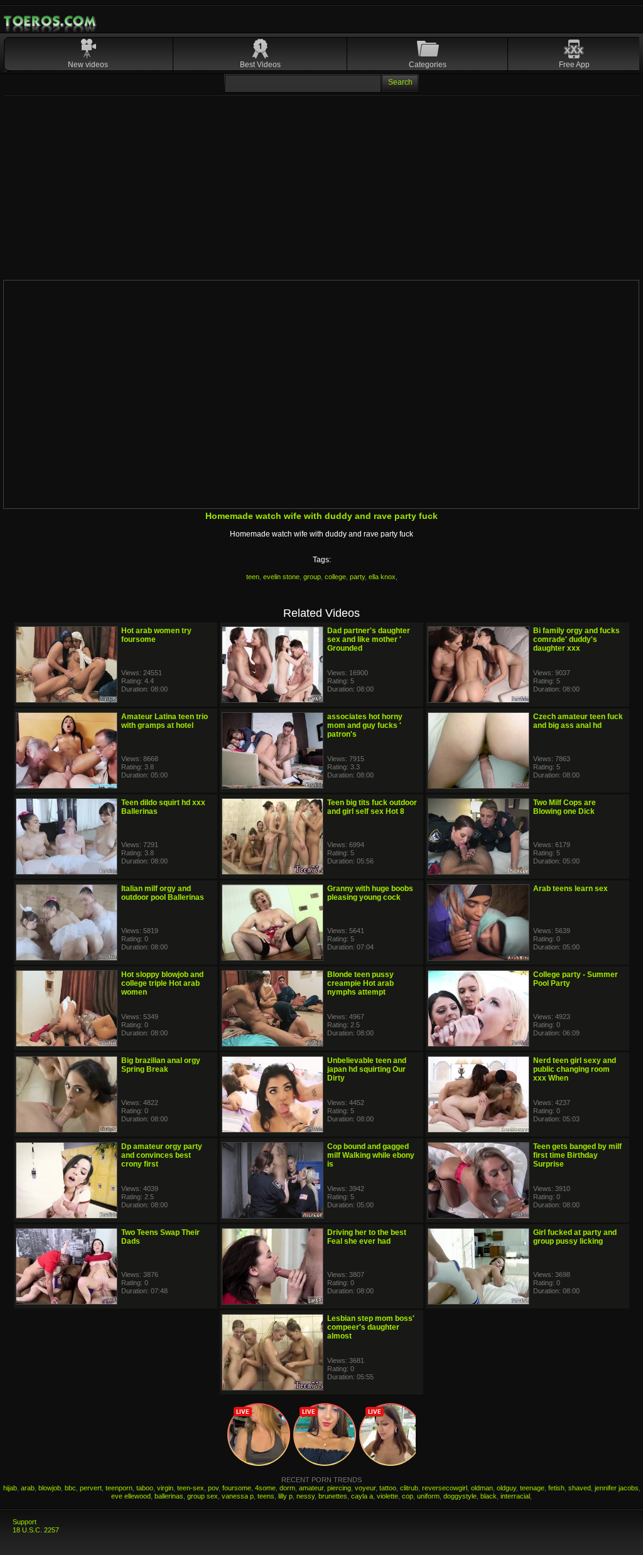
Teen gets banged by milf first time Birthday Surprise (577, 1155)
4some (265, 1488)
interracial (515, 1496)
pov (213, 1488)
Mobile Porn (51, 21)
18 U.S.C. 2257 (36, 1530)
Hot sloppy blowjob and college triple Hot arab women (162, 983)
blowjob (49, 1488)
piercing (339, 1488)
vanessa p (238, 1496)
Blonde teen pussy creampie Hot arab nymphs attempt (360, 983)
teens (265, 1496)
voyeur (365, 1488)
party (357, 576)
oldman (482, 1488)
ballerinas (168, 1496)
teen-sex (190, 1488)
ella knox (382, 576)
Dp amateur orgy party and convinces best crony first (161, 1155)
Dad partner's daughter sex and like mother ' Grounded (368, 639)
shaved (579, 1488)
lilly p (285, 1496)
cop (407, 1496)
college (335, 576)
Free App (574, 64)
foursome (236, 1488)
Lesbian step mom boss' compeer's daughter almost (370, 1327)
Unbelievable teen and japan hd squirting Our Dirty (366, 1069)
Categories (427, 64)
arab (28, 1488)
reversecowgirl (444, 1488)
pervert (91, 1488)
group (312, 576)
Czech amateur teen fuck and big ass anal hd (578, 721)
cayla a (362, 1496)
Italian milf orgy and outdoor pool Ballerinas (162, 893)
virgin (165, 1488)
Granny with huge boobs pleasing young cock (370, 893)
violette (387, 1496)
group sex (202, 1496)
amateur (311, 1488)
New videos (88, 64)
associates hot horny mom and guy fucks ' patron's (365, 725)
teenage (532, 1488)
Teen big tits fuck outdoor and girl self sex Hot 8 (372, 807)
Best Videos (260, 64)
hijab (10, 1488)
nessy (305, 1496)
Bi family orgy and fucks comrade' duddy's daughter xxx (576, 639)
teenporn (118, 1488)
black (488, 1496)
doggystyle (460, 1496)
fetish (556, 1488)
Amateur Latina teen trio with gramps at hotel (164, 721)
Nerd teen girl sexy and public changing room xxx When (574, 1069)
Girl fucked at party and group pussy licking (575, 1237)
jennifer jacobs (617, 1488)
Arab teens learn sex (570, 888)
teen (252, 576)
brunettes (332, 1496)
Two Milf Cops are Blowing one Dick (564, 807)
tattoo (387, 1488)
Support (24, 1522)
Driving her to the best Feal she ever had (366, 1237)
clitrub (409, 1488)
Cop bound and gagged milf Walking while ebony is (370, 1155)
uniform (428, 1496)
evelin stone (281, 576)
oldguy (506, 1488)
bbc (70, 1488)
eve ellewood (131, 1496)
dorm (287, 1488)
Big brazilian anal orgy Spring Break (160, 1065)
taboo (144, 1488)
